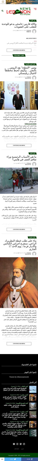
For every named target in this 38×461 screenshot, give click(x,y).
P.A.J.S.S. (27, 78)
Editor (28, 31)
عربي (22, 448)
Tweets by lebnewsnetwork (19, 377)
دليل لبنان (16, 448)
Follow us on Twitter (30, 123)
